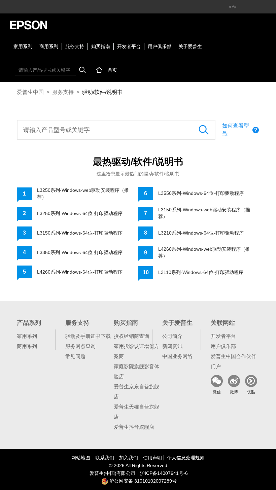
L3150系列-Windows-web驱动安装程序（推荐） (204, 213)
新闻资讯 (172, 346)
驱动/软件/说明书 (102, 92)
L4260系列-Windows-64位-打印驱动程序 (80, 272)
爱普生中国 (30, 92)
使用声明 (152, 457)
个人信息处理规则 (186, 457)
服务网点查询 (80, 346)
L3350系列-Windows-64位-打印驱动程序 (80, 252)
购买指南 (100, 46)
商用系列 (48, 46)
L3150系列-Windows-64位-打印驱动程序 (80, 233)
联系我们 (104, 457)
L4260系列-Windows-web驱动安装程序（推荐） (204, 252)
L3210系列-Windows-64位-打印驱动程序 (201, 233)
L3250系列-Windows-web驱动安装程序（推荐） (83, 193)
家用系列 (22, 46)
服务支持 (74, 46)
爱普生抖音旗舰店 (134, 427)
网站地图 (80, 457)
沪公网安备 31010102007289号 (142, 481)
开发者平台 (129, 46)
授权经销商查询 (131, 336)
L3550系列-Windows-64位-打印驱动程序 (201, 193)
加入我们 (128, 457)
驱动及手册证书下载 (88, 336)
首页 (112, 70)
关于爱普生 (190, 46)
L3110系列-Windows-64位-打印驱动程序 (200, 272)
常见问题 (75, 356)
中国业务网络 (177, 356)
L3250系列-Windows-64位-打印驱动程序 (80, 213)
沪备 (164, 473)
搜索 (82, 70)
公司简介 (172, 336)
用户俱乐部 (159, 46)
